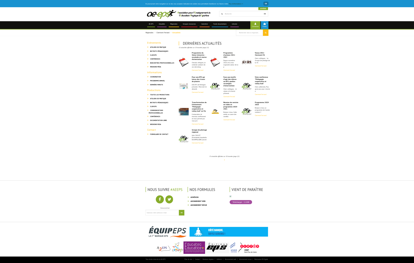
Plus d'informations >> (236, 4)
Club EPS (153, 55)
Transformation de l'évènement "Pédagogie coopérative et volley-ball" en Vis (199, 106)
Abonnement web (198, 201)
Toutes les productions (159, 95)
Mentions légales (208, 259)
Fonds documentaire (220, 24)
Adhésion (194, 197)
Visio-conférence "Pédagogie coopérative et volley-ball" (261, 80)
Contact (197, 259)
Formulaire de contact (159, 134)
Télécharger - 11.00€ (240, 202)
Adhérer (263, 8)
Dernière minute (156, 85)
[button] (264, 25)
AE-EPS (151, 24)
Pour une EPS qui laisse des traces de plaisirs (198, 79)
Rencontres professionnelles (162, 63)
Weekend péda (155, 67)
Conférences (155, 59)
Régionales (173, 24)
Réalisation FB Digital (261, 259)
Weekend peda (155, 124)
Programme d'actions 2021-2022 (229, 55)
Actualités (162, 24)
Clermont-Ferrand (162, 32)
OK (266, 3)
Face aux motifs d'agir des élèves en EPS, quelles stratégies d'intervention (230, 81)
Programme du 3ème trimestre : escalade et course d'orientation (199, 56)
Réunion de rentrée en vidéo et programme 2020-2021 (230, 105)
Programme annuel (157, 81)
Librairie (234, 24)
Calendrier (204, 24)
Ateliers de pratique (158, 47)
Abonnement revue (199, 205)
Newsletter (165, 208)
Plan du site (188, 259)
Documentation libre (158, 120)
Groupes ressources (189, 24)
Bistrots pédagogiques (159, 51)
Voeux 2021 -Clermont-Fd (260, 54)
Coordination (155, 77)
